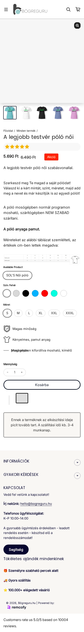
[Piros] (44, 293)
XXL (54, 313)
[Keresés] (68, 9)
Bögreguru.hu (27, 603)
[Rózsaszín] (63, 293)
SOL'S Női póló (17, 275)
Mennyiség (10, 364)
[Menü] (6, 9)
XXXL (70, 313)
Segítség (16, 549)
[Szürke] (16, 293)
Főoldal (8, 130)
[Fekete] (25, 293)
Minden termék (26, 130)
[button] (17, 146)
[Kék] (35, 293)
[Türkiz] (54, 293)
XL (40, 313)
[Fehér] (6, 293)
